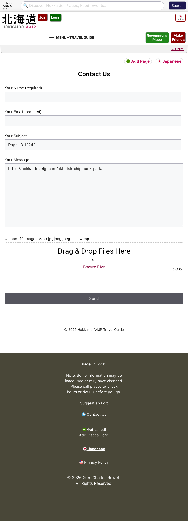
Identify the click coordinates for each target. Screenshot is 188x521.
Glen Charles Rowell (101, 477)
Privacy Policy (96, 462)
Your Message (17, 159)
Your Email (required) (23, 111)
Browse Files (94, 267)
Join (42, 17)
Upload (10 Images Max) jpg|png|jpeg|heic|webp (47, 238)
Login (55, 17)
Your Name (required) (23, 88)
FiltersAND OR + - (8, 5)
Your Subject (16, 136)
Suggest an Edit (94, 403)
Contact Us (96, 414)
